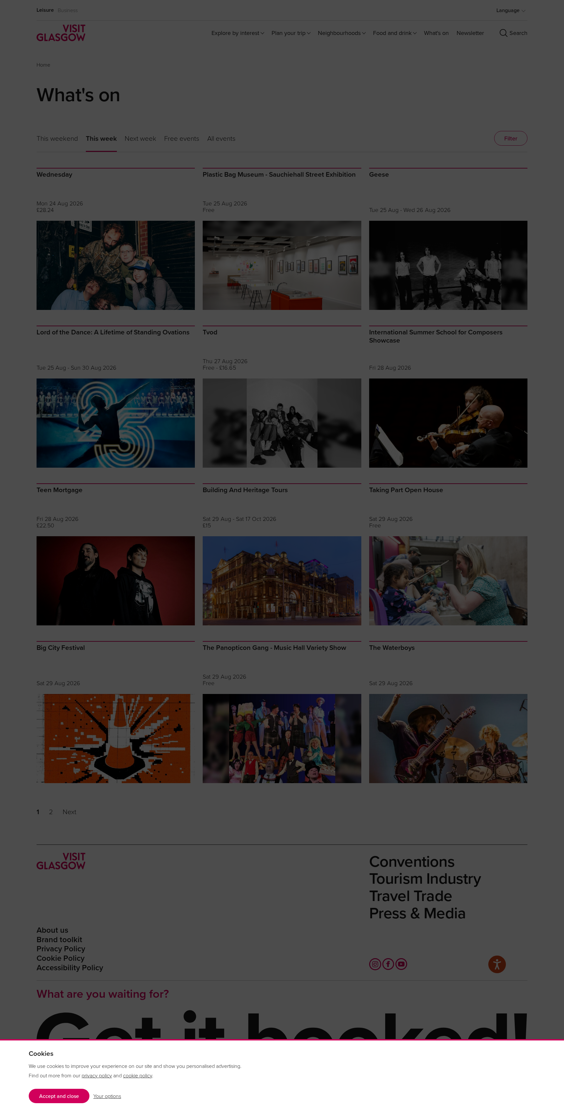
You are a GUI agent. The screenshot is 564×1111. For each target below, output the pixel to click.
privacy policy (97, 1075)
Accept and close (59, 1096)
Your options (107, 1096)
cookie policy (137, 1075)
